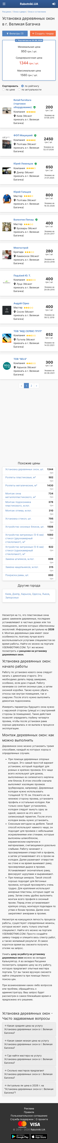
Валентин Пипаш (24, 219)
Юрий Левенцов (23, 163)
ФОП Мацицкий (23, 135)
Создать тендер (44, 33)
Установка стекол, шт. (18, 518)
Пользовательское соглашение (29, 1115)
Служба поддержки (21, 1119)
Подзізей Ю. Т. (22, 275)
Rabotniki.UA (29, 4)
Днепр (16, 593)
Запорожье (12, 597)
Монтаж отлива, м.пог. (18, 510)
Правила (29, 1112)
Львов (45, 593)
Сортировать (10, 85)
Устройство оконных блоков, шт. (24, 526)
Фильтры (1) (16, 33)
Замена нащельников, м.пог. (22, 567)
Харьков (26, 593)
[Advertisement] (29, 424)
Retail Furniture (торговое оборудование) (23, 104)
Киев (8, 593)
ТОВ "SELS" (20, 358)
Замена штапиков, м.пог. (19, 558)
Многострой (21, 247)
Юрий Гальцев (22, 191)
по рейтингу (32, 85)
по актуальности (31, 89)
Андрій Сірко (21, 303)
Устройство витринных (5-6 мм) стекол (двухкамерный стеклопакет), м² (24, 538)
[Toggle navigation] (4, 3)
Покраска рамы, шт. (17, 575)
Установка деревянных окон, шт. (24, 469)
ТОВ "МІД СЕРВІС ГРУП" (28, 331)
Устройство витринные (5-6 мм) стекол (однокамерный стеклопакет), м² (24, 550)
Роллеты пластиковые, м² (20, 477)
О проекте (42, 1119)
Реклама (29, 1108)
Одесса (36, 593)
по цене (10, 89)
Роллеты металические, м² (21, 485)
